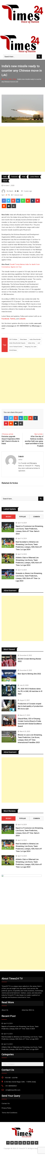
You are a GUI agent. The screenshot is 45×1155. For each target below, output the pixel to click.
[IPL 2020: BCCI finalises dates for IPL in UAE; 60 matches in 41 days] (9, 690)
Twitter (12, 319)
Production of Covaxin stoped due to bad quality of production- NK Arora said (30, 706)
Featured (14, 177)
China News (23, 339)
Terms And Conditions (9, 1113)
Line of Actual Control (15, 346)
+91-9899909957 (11, 1086)
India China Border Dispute (17, 343)
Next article (38, 434)
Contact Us (6, 1103)
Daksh (21, 456)
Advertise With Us (28, 1010)
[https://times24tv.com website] (15, 191)
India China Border (35, 339)
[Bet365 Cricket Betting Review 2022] (9, 660)
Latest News (34, 177)
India (10, 79)
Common (36, 517)
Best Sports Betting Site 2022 (29, 674)
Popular (22, 517)
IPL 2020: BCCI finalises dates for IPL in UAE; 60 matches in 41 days (30, 691)
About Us (5, 1010)
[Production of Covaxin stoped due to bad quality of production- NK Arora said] (9, 705)
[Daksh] (18, 191)
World (5, 181)
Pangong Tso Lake (30, 346)
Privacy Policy (6, 1108)
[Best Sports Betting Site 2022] (9, 675)
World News (13, 350)
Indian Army (31, 343)
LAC (39, 343)
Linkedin (22, 319)
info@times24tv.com (13, 1090)
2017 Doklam (13, 339)
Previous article (8, 434)
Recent (8, 517)
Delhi (14, 79)
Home (5, 79)
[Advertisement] (22, 149)
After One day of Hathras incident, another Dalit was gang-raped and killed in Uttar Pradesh (34, 441)
